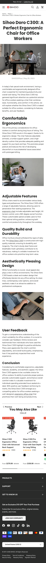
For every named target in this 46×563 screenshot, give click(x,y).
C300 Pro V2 (28, 2)
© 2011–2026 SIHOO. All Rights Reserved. (15, 552)
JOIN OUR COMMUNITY (14, 518)
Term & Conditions (18, 555)
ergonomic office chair (24, 394)
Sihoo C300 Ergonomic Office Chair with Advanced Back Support (11, 443)
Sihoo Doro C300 (16, 241)
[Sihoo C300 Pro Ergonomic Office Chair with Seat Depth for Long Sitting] (32, 426)
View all (23, 413)
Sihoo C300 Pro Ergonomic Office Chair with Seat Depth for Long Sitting (32, 443)
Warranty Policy (18, 557)
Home (4, 14)
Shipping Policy (31, 555)
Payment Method (30, 557)
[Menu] (3, 7)
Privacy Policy (6, 555)
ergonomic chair (8, 211)
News (10, 14)
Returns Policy (6, 557)
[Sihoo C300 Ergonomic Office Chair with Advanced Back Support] (11, 426)
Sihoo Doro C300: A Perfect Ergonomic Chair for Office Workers (21, 15)
